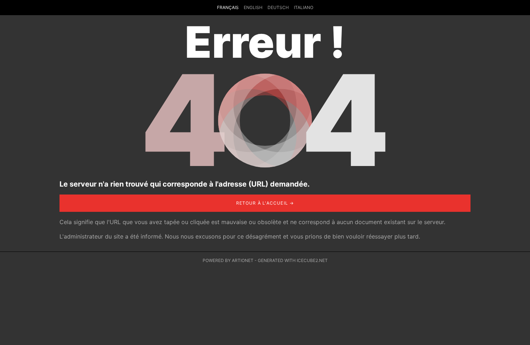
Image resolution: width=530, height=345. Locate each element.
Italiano (303, 7)
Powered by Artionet (228, 260)
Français (228, 7)
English (253, 7)
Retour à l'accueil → (265, 203)
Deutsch (278, 7)
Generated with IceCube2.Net (293, 260)
